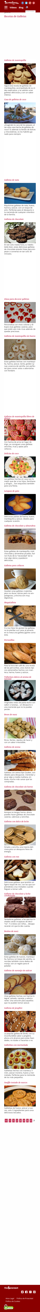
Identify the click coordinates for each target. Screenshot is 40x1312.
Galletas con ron (11, 857)
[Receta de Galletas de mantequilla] (20, 83)
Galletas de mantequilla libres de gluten (19, 417)
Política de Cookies (13, 1301)
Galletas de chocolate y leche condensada (17, 895)
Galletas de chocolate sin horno (18, 787)
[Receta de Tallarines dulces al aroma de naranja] (20, 700)
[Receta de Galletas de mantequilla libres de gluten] (20, 439)
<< (6, 1120)
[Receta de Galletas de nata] (20, 203)
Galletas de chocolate (14, 219)
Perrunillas (9, 640)
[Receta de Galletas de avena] (20, 770)
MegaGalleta (10, 602)
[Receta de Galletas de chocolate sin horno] (20, 809)
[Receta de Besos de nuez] (20, 738)
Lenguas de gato (11, 491)
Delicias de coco (11, 453)
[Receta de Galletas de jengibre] (20, 1031)
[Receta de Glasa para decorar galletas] (20, 322)
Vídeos (13, 7)
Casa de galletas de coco (15, 99)
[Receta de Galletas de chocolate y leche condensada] (20, 916)
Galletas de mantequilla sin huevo (19, 336)
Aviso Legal (10, 1298)
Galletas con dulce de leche (16, 821)
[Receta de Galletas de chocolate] (20, 242)
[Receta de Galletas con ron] (20, 879)
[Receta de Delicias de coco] (20, 476)
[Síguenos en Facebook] (22, 3)
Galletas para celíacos (14, 565)
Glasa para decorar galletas (16, 299)
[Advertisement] (20, 39)
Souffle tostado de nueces (15, 1082)
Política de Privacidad (25, 1298)
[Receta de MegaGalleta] (20, 625)
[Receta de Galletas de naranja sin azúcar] (20, 993)
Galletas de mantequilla (15, 60)
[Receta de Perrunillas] (20, 663)
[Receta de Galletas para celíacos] (20, 588)
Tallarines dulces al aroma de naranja (17, 678)
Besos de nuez (10, 714)
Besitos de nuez (11, 931)
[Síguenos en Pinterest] (33, 3)
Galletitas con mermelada (16, 1045)
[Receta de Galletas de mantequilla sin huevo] (20, 359)
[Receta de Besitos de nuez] (20, 954)
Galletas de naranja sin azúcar (18, 970)
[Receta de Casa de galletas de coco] (20, 122)
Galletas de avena (12, 747)
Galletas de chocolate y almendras (19, 526)
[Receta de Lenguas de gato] (20, 514)
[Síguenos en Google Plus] (30, 1292)
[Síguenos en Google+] (30, 3)
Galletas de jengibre (13, 1008)
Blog (21, 7)
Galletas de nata (11, 180)
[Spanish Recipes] (27, 7)
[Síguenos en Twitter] (26, 3)
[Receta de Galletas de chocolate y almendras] (20, 548)
